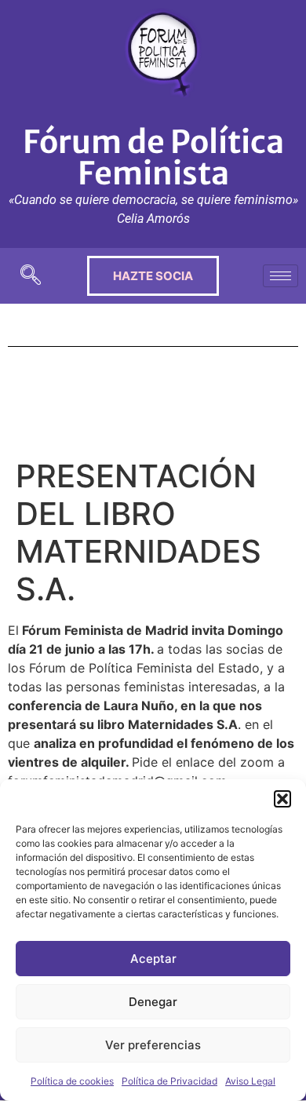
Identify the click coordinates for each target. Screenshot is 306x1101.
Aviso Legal (250, 1081)
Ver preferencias (153, 1044)
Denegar (153, 1001)
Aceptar (153, 958)
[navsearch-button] (30, 276)
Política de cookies (72, 1081)
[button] (282, 799)
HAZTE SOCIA (153, 275)
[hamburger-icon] (280, 275)
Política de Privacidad (169, 1081)
